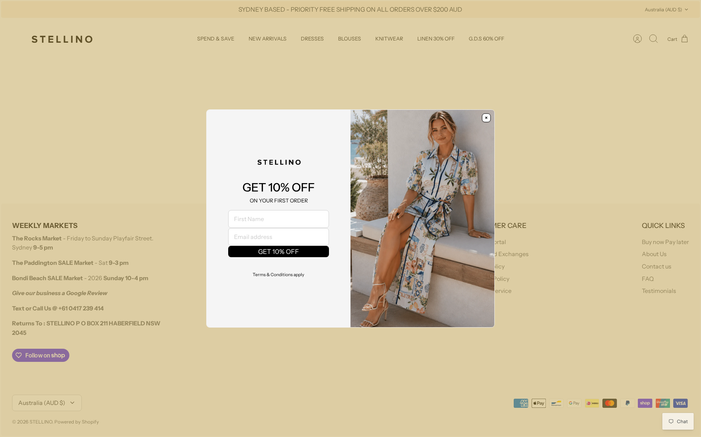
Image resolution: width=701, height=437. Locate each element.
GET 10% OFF (278, 251)
